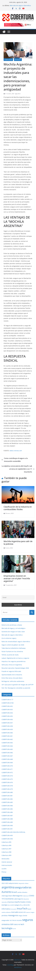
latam (29, 909)
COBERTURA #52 (7, 706)
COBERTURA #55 (7, 716)
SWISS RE (17, 924)
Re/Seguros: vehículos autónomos (13, 681)
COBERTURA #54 (7, 713)
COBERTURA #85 (7, 809)
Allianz (26, 883)
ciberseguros (17, 895)
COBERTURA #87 (7, 816)
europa (4, 905)
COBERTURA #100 (8, 703)
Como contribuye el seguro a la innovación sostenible (16, 459)
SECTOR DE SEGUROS (16, 920)
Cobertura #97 (6, 849)
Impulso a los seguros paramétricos (14, 661)
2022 (3, 883)
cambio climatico (22, 892)
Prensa (4, 872)
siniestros (6, 924)
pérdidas (5, 915)
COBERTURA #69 (7, 763)
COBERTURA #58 (7, 726)
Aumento (7, 891)
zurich (14, 928)
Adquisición (21, 883)
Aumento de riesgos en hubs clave (13, 632)
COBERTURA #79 (7, 789)
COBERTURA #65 (7, 749)
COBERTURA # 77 (7, 700)
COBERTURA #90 (7, 825)
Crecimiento (9, 898)
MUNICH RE (22, 912)
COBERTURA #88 (7, 819)
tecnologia (7, 928)
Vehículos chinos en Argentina (12, 665)
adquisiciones (13, 883)
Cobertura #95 (6, 842)
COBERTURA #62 (7, 739)
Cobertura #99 (6, 855)
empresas (10, 902)
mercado (14, 912)
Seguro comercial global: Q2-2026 (13, 645)
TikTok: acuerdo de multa (10, 655)
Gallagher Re (18, 905)
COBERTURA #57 (7, 723)
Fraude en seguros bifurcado (11, 671)
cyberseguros (18, 899)
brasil (14, 892)
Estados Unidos (25, 902)
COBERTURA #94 (7, 839)
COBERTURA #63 (8, 59)
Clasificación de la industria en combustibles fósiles (18, 508)
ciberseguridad (7, 896)
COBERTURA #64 (7, 746)
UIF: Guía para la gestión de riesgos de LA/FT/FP (17, 685)
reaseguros (13, 915)
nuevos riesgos (30, 912)
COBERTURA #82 (7, 799)
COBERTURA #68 (7, 759)
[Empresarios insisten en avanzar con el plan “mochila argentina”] (18, 557)
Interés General (7, 862)
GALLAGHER (11, 905)
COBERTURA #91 (7, 829)
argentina (8, 887)
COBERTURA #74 (7, 776)
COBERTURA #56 (7, 719)
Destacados (18, 59)
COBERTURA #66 (7, 753)
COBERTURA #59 (7, 729)
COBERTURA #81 (7, 796)
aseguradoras (23, 887)
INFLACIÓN (27, 905)
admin (18, 94)
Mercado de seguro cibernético (20, 5)
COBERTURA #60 (7, 733)
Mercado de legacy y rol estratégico (13, 628)
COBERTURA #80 (7, 792)
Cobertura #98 (6, 852)
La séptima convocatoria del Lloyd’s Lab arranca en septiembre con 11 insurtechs (17, 469)
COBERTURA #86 (7, 812)
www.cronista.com (16, 451)
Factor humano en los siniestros (12, 651)
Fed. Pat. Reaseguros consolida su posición (16, 688)
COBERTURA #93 (7, 835)
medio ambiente (6, 912)
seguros (27, 920)
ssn (12, 924)
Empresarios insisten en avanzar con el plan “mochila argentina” (17, 578)
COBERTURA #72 (7, 772)
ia (22, 905)
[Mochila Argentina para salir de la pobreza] (18, 522)
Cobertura (25, 896)
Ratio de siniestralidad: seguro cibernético (16, 641)
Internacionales (7, 865)
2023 (6, 883)
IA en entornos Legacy (9, 638)
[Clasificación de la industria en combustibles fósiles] (18, 487)
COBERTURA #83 (7, 802)
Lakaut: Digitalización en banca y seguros (15, 658)
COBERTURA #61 (7, 736)
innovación (13, 909)
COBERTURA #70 (7, 766)
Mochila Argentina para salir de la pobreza (18, 542)
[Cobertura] (4, 31)
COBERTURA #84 (7, 806)
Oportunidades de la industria (12, 675)
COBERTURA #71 (7, 769)
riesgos (20, 915)
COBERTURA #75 (7, 779)
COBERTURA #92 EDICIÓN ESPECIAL (13, 832)
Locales (4, 869)
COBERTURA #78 (7, 786)
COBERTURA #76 (7, 782)
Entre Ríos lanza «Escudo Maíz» (12, 678)
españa (17, 902)
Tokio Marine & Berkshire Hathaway (14, 648)
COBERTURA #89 (7, 822)
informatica (6, 909)
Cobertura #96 (6, 845)
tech (22, 924)
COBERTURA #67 (7, 756)
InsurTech (22, 908)
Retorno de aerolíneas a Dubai (12, 625)
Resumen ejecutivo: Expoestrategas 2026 (15, 668)
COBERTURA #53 (7, 709)
